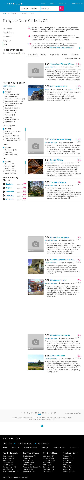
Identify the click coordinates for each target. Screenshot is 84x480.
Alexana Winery (57, 356)
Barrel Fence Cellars (59, 237)
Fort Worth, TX (48, 463)
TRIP (13, 3)
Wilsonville (10, 199)
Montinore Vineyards (60, 335)
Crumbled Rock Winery (60, 139)
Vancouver (69, 48)
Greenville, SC (48, 471)
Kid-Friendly (7, 29)
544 (24, 183)
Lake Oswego (11, 195)
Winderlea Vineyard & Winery (63, 260)
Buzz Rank (33, 54)
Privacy (45, 447)
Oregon (13, 13)
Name (64, 54)
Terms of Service (59, 447)
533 (24, 187)
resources (63, 3)
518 (24, 191)
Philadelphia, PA (69, 471)
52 (32, 413)
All (5, 44)
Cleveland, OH (48, 458)
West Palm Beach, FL (11, 471)
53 (36, 413)
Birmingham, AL (9, 458)
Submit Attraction (30, 447)
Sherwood (10, 192)
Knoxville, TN (8, 465)
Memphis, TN (8, 469)
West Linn (60, 48)
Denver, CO (67, 460)
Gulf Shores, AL (8, 460)
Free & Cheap (8, 32)
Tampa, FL (27, 458)
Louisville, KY (28, 469)
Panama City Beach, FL (32, 467)
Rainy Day (7, 40)
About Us (15, 447)
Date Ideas (7, 36)
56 (46, 413)
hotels (52, 3)
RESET (5, 86)
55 (43, 413)
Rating (43, 54)
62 (52, 413)
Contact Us (74, 447)
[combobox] (30, 8)
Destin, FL (67, 463)
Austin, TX (67, 469)
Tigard (8, 188)
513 (24, 195)
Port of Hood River (58, 86)
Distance (74, 54)
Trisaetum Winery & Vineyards (64, 64)
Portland (52, 48)
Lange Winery (56, 160)
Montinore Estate (58, 280)
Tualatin (9, 184)
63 (55, 413)
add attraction (77, 3)
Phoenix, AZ (27, 465)
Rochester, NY (48, 469)
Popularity (54, 54)
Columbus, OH (8, 456)
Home (4, 13)
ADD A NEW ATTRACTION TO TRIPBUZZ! (42, 419)
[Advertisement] (14, 68)
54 (39, 413)
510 (24, 199)
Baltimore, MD (48, 467)
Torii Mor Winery (58, 182)
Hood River (74, 89)
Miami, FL (67, 467)
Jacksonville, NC (29, 471)
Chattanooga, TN (9, 467)
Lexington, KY (48, 456)
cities (43, 3)
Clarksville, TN (8, 463)
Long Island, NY (49, 460)
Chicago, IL (67, 465)
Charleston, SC (68, 458)
